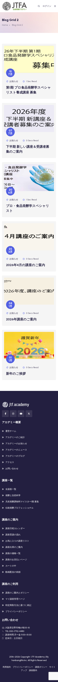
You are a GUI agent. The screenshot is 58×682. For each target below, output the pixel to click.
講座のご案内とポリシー (17, 592)
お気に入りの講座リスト (17, 541)
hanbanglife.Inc (19, 660)
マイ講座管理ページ (15, 599)
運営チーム (10, 431)
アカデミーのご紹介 (15, 437)
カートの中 (10, 565)
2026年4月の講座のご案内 (25, 265)
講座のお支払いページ (16, 559)
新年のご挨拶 (16, 373)
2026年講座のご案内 (21, 319)
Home (5, 25)
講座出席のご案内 (14, 547)
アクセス (9, 462)
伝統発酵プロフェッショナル (19, 508)
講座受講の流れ (13, 534)
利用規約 (7, 667)
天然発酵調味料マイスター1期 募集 (22, 501)
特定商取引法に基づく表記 (18, 605)
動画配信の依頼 (13, 572)
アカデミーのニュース (16, 449)
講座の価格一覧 (13, 553)
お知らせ (13, 81)
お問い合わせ (11, 468)
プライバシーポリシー (16, 611)
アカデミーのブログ (15, 456)
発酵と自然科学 (13, 495)
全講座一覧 (10, 489)
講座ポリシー (41, 667)
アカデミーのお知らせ (16, 443)
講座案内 (33, 670)
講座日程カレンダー (15, 528)
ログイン (47, 6)
